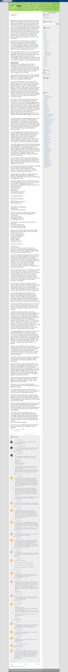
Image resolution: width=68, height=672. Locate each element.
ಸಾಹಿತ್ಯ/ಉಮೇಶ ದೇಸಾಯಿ (47, 131)
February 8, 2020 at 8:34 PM (17, 658)
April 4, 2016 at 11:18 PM (17, 577)
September (47, 43)
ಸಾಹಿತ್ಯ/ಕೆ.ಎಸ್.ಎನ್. (47, 138)
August (46, 44)
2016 (45, 39)
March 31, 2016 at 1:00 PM (17, 451)
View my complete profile (47, 74)
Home (25, 664)
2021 (45, 33)
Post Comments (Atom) (19, 666)
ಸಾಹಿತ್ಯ (20, 430)
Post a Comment (13, 661)
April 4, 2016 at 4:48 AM (17, 569)
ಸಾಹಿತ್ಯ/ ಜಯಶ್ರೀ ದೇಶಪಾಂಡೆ (48, 121)
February (46, 55)
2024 (45, 30)
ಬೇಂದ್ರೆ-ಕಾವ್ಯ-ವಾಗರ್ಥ (47, 54)
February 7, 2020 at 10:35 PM (18, 646)
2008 (45, 66)
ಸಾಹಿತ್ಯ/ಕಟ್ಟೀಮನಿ (46, 133)
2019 (45, 36)
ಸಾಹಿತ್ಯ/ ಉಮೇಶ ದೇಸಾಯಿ (48, 120)
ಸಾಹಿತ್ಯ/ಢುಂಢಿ (46, 144)
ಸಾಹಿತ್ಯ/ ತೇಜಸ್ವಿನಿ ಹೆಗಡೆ (47, 122)
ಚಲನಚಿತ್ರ (45, 99)
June (46, 47)
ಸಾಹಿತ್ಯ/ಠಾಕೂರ (46, 143)
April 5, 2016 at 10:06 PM (17, 591)
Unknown (18, 579)
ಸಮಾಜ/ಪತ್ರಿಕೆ (46, 107)
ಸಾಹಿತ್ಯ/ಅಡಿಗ (46, 127)
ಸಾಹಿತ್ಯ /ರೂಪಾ (46, 117)
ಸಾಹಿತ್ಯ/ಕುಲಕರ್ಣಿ (46, 137)
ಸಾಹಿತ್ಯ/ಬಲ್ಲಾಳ (46, 153)
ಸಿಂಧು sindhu (19, 602)
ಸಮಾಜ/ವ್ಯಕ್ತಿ (46, 110)
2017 (45, 38)
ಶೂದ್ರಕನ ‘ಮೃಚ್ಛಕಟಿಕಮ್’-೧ (48, 53)
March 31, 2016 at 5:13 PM (17, 474)
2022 (45, 32)
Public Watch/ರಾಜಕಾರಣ (48, 96)
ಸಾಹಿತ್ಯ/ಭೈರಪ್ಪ (46, 155)
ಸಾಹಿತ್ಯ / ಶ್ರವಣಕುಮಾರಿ (47, 116)
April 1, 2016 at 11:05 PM (17, 518)
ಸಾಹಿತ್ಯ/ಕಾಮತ (46, 136)
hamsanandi (19, 476)
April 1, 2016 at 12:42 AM (17, 506)
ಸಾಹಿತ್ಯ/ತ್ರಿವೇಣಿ (46, 147)
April (45, 49)
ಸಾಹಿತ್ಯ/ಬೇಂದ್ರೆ (46, 154)
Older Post (38, 664)
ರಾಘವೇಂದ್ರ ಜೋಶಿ (19, 453)
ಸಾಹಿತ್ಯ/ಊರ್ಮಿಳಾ (46, 132)
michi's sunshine (47, 17)
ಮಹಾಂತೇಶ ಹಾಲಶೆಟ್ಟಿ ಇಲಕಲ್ (21, 643)
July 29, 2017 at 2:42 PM (17, 641)
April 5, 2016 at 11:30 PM (17, 600)
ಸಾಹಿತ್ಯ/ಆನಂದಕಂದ (47, 128)
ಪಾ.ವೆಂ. (45, 100)
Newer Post (12, 664)
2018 (45, 37)
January (46, 56)
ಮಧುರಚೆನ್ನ (46, 104)
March (46, 50)
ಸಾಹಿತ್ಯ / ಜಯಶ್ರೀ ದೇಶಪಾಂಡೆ (48, 115)
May (45, 48)
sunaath (18, 508)
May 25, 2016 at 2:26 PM (17, 619)
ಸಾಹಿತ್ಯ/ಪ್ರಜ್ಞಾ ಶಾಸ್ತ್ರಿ (46, 152)
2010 (45, 64)
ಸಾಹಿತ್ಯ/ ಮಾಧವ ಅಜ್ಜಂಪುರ (48, 123)
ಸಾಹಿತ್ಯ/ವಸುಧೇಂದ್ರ (47, 159)
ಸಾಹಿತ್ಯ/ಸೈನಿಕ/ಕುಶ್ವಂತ (47, 165)
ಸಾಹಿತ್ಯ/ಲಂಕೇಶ (46, 158)
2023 (45, 31)
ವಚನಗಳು (45, 105)
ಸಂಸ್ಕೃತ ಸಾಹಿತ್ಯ (16, 430)
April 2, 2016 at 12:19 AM (17, 556)
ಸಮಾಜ (45, 106)
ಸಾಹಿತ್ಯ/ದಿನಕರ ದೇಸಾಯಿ (47, 149)
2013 (45, 60)
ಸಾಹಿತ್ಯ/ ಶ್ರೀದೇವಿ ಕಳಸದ (47, 126)
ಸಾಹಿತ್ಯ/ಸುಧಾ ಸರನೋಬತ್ (47, 164)
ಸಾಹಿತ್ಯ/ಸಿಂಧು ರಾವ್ (47, 163)
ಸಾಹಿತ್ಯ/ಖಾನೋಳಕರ (47, 139)
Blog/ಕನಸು (46, 95)
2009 (45, 65)
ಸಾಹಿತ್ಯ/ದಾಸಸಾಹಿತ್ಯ (46, 148)
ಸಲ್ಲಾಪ (19, 6)
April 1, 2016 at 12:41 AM (17, 499)
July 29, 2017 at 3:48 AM (17, 634)
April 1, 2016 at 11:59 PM (17, 536)
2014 (45, 59)
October (46, 42)
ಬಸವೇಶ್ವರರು (46, 101)
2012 (45, 61)
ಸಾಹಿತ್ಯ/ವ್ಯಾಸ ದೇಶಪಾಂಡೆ (47, 160)
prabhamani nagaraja (20, 446)
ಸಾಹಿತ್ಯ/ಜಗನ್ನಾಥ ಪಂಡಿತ (47, 142)
